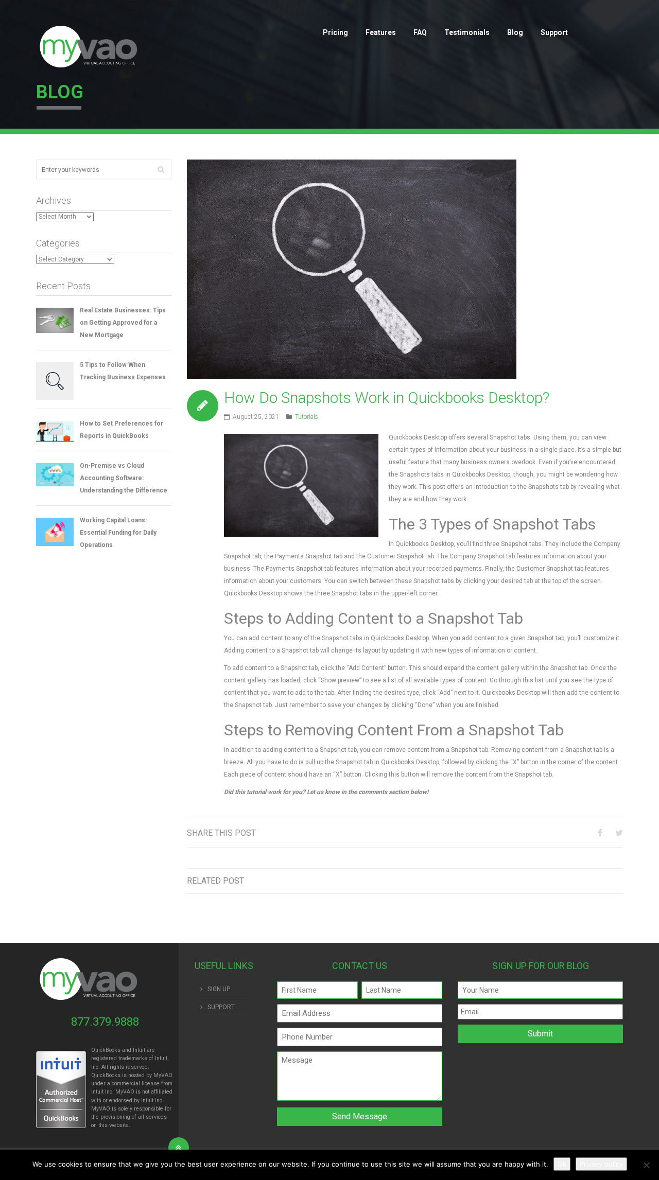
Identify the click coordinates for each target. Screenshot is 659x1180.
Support (554, 32)
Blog (515, 32)
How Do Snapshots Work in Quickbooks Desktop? (386, 398)
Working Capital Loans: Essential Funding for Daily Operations (118, 533)
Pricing (335, 32)
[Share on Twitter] (619, 833)
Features (381, 32)
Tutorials (306, 416)
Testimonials (467, 32)
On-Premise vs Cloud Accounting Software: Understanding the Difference (123, 478)
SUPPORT (221, 1007)
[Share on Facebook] (600, 833)
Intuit (97, 1091)
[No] (646, 1165)
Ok (562, 1164)
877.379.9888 (105, 1021)
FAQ (420, 32)
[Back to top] (178, 1147)
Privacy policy (601, 1164)
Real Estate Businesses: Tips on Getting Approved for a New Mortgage (123, 323)
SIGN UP (218, 989)
